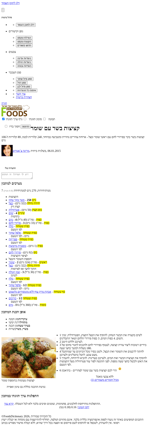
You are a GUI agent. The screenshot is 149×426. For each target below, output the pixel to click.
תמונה (51, 119)
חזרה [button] (4, 103)
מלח (11, 226)
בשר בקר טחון (17, 200)
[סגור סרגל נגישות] (2, 10)
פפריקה (13, 239)
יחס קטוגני (83, 407)
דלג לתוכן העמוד (10, 3)
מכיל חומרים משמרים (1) (105, 379)
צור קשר (20, 93)
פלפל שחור (15, 232)
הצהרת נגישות (24, 97)
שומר (12, 262)
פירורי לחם (15, 222)
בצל (11, 203)
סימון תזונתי (35, 119)
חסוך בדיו (14, 126)
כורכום (12, 298)
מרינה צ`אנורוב (21, 150)
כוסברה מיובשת (17, 245)
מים (11, 219)
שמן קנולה (14, 272)
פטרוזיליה (14, 209)
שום (11, 213)
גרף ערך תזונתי (14, 119)
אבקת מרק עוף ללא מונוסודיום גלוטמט (30, 291)
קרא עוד (9, 403)
